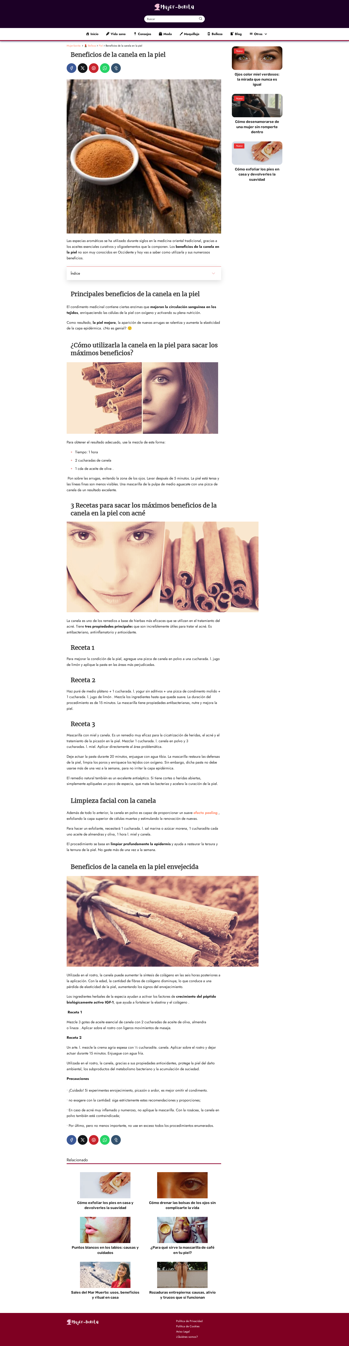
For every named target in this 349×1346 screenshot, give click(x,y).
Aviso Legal (183, 1331)
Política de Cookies (188, 1326)
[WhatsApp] (105, 68)
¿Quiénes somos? (187, 1337)
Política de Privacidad (189, 1321)
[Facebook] (71, 68)
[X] (82, 68)
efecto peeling (205, 812)
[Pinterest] (94, 68)
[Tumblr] (116, 68)
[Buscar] (200, 19)
